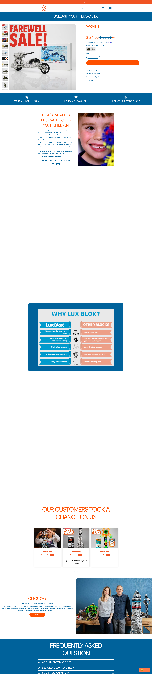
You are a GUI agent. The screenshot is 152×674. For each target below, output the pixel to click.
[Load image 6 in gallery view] (5, 64)
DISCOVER (37, 614)
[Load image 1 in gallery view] (5, 27)
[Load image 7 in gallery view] (5, 71)
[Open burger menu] (110, 8)
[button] (97, 8)
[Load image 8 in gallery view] (5, 78)
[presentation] (42, 57)
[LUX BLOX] (44, 8)
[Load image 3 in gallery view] (5, 40)
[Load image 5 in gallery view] (5, 53)
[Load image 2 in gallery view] (5, 34)
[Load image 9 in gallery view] (5, 85)
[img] (47, 552)
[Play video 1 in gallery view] (5, 58)
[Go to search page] (97, 8)
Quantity (88, 53)
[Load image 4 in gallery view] (5, 46)
